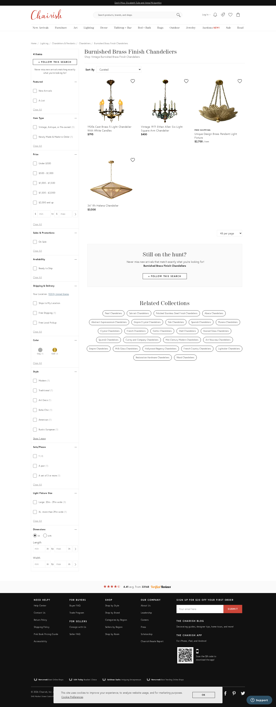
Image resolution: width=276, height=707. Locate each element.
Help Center (40, 605)
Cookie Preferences (72, 697)
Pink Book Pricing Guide (46, 634)
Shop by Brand (112, 612)
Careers (145, 619)
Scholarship (146, 634)
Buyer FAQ (74, 605)
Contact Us (39, 612)
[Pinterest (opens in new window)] (234, 693)
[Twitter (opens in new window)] (243, 693)
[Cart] (238, 15)
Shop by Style (112, 605)
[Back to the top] (268, 687)
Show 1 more (39, 438)
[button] (230, 15)
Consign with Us (77, 627)
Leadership (146, 612)
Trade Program (76, 612)
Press (143, 627)
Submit (233, 609)
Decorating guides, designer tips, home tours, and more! (205, 626)
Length (37, 542)
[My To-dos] (215, 15)
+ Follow (54, 62)
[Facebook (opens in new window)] (225, 693)
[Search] (178, 15)
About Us (145, 605)
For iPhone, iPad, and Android (191, 640)
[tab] (55, 91)
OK (204, 694)
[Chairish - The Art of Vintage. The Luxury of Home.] (46, 15)
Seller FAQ (74, 634)
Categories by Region (116, 619)
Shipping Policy (41, 627)
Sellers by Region (113, 627)
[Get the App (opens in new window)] (185, 655)
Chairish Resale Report (152, 641)
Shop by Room (112, 634)
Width (36, 558)
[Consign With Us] (223, 15)
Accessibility (40, 641)
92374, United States (58, 294)
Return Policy (40, 619)
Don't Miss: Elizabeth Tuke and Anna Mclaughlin (138, 2)
